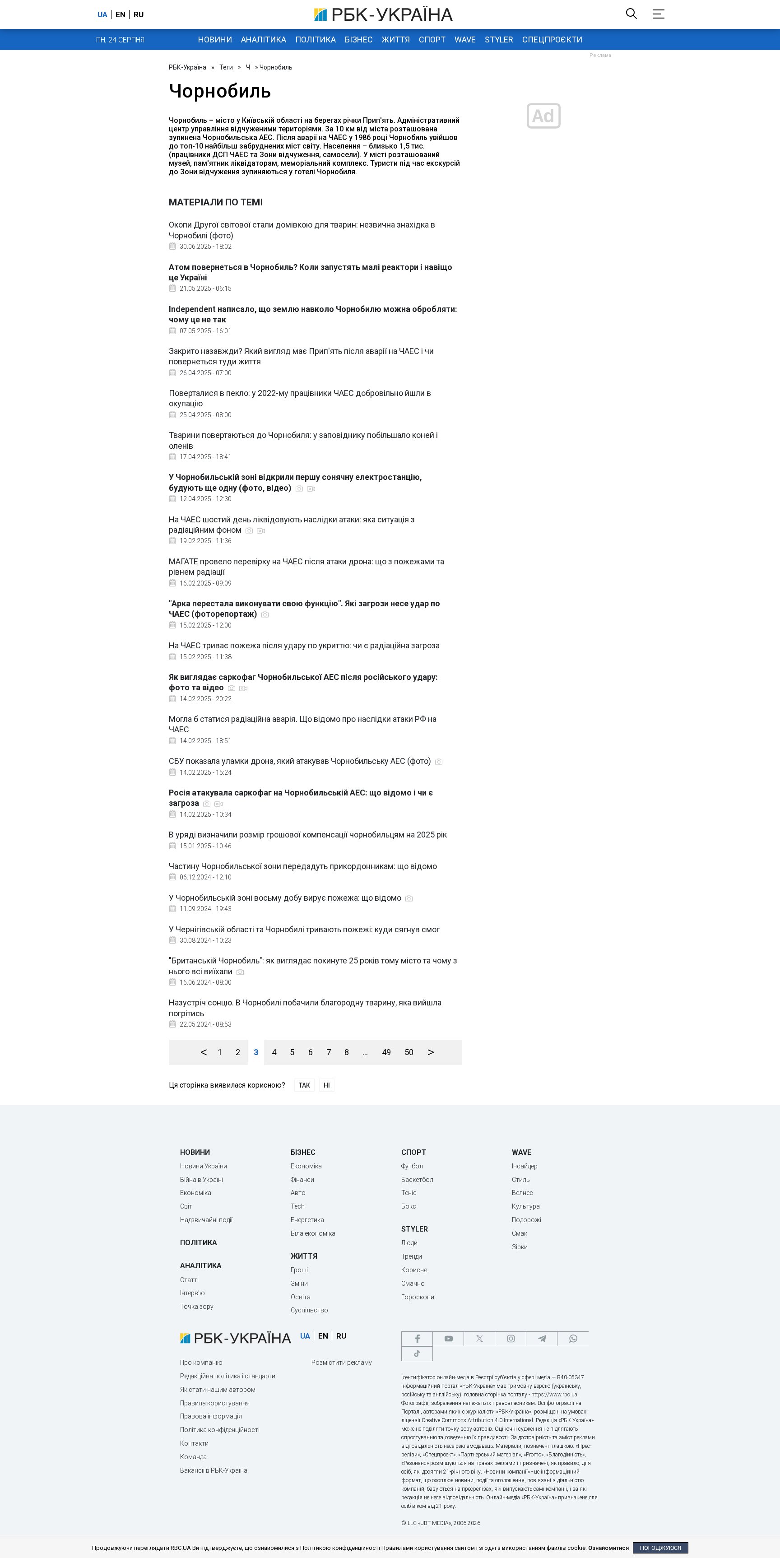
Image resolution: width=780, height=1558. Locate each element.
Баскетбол (417, 1179)
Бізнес (359, 39)
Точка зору (197, 1306)
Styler (499, 39)
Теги (226, 67)
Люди (409, 1242)
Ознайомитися (608, 1547)
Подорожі (526, 1219)
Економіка (195, 1192)
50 (408, 1052)
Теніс (409, 1192)
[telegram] (541, 1338)
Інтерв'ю (192, 1293)
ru (139, 14)
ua (102, 14)
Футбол (412, 1166)
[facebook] (417, 1338)
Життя (396, 39)
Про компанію (201, 1362)
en (120, 14)
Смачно (413, 1283)
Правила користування (215, 1403)
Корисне (414, 1270)
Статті (189, 1280)
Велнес (522, 1192)
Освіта (301, 1297)
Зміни (299, 1283)
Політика (315, 39)
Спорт (432, 39)
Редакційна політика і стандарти (227, 1376)
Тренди (411, 1256)
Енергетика (307, 1219)
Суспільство (309, 1310)
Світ (186, 1206)
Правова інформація (211, 1416)
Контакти (194, 1443)
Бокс (408, 1206)
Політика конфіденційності (220, 1429)
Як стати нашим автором (217, 1389)
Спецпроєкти (552, 39)
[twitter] (479, 1338)
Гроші (299, 1270)
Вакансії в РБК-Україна (213, 1470)
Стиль (521, 1179)
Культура (526, 1206)
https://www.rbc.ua (554, 1394)
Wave (465, 39)
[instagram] (510, 1338)
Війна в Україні (201, 1179)
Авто (298, 1192)
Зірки (520, 1247)
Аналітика (263, 39)
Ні (327, 1085)
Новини (215, 39)
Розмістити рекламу (341, 1362)
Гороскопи (417, 1297)
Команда (193, 1456)
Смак (519, 1233)
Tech (298, 1206)
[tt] (417, 1353)
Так (304, 1085)
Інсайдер (525, 1166)
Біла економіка (313, 1233)
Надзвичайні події (206, 1219)
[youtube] (448, 1338)
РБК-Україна (187, 67)
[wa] (573, 1338)
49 (386, 1052)
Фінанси (302, 1179)
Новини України (203, 1166)
